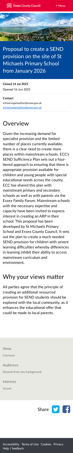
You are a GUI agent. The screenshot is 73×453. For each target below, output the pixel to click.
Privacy (58, 444)
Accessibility (11, 444)
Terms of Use (30, 444)
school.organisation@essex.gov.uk (22, 107)
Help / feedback (13, 448)
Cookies (46, 444)
